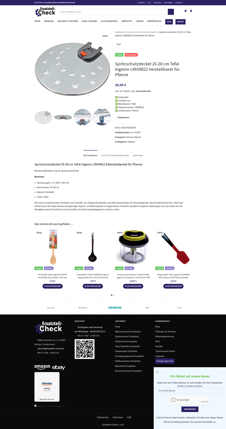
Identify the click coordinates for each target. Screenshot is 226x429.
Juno (179, 308)
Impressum (118, 417)
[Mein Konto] (179, 11)
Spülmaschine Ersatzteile (127, 336)
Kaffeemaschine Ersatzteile (128, 361)
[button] (37, 117)
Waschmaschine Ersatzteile (128, 332)
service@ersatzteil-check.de (50, 348)
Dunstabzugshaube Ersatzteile (129, 356)
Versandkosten (143, 91)
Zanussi (50, 308)
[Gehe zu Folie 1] (111, 295)
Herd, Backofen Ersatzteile (127, 346)
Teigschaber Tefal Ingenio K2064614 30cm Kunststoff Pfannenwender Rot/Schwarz (173, 277)
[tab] (90, 154)
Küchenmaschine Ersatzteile (128, 371)
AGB (129, 417)
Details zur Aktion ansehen (189, 386)
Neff (147, 308)
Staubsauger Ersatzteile (126, 351)
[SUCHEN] (171, 12)
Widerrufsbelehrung (164, 336)
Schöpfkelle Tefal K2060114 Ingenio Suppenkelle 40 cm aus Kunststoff (93, 276)
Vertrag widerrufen (164, 361)
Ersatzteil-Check (110, 425)
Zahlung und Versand (165, 332)
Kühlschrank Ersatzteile (126, 341)
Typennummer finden (165, 351)
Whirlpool (82, 308)
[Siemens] (115, 307)
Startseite (119, 32)
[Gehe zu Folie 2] (114, 295)
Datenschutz (103, 417)
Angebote (159, 356)
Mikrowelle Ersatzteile (125, 366)
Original (131, 142)
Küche (136, 32)
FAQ (157, 341)
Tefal (118, 44)
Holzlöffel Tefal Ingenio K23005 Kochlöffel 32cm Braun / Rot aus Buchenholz (52, 277)
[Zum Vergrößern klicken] (39, 101)
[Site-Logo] (45, 12)
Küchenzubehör (149, 32)
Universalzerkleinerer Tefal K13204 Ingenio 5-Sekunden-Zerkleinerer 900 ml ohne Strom (133, 277)
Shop (128, 32)
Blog (157, 327)
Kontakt (158, 346)
